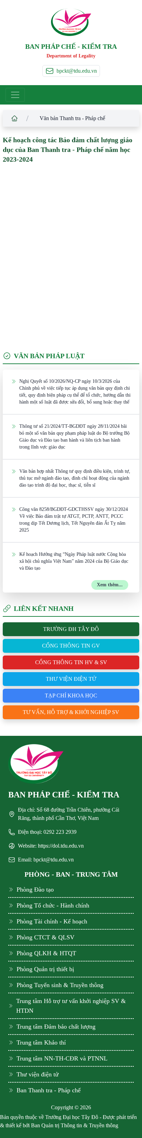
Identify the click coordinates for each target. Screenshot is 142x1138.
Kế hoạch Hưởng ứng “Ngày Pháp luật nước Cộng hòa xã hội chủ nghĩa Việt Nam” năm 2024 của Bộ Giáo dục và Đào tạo (73, 561)
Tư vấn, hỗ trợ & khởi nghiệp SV (71, 712)
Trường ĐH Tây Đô (71, 629)
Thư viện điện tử (71, 679)
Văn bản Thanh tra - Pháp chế (72, 118)
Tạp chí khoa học (71, 695)
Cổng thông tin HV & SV (71, 662)
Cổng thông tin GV (71, 646)
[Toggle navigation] (15, 95)
